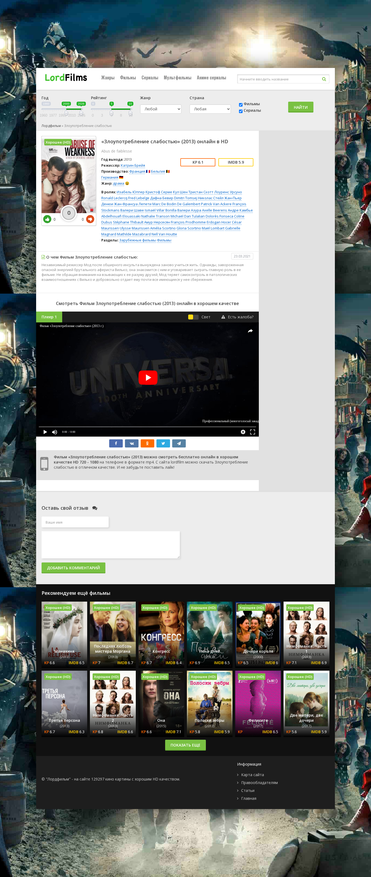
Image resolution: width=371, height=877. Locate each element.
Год (45, 97)
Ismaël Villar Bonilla (161, 210)
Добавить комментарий (73, 567)
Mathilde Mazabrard (134, 234)
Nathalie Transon (155, 216)
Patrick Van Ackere (216, 203)
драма (118, 183)
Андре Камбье (240, 210)
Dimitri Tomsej (185, 197)
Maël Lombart (213, 228)
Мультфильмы (177, 77)
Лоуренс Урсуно (228, 191)
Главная (248, 798)
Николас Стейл (211, 197)
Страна (197, 97)
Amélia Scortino (163, 228)
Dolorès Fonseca (219, 216)
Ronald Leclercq (114, 197)
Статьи (247, 790)
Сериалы (150, 77)
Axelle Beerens (214, 210)
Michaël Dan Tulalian (188, 216)
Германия (109, 177)
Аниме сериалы (211, 77)
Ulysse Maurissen (134, 228)
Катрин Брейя (133, 165)
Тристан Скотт (200, 191)
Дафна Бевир (161, 197)
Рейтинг (99, 97)
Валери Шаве (132, 210)
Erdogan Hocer (219, 222)
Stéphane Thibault (128, 222)
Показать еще (185, 745)
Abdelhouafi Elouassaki (120, 216)
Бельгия (158, 171)
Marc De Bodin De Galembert (176, 203)
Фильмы (128, 77)
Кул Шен (180, 191)
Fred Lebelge (138, 197)
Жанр (145, 97)
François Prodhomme (188, 222)
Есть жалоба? (240, 316)
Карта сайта (252, 774)
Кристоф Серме (159, 191)
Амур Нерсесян (157, 222)
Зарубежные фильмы (137, 240)
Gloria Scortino (189, 228)
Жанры (108, 77)
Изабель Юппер (131, 191)
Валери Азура (189, 210)
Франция (137, 171)
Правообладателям (259, 782)
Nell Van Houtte (164, 234)
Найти (301, 107)
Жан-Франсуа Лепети (133, 203)
